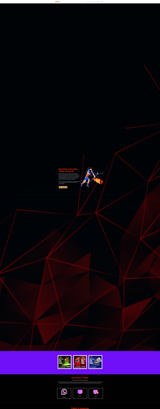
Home (88, 1)
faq (94, 1)
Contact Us (102, 1)
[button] (57, 362)
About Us (91, 1)
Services (98, 1)
